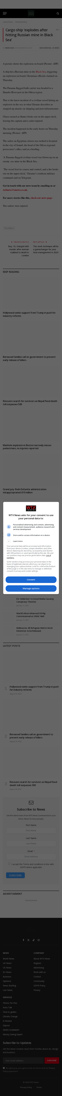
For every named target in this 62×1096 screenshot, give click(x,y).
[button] (31, 541)
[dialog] (31, 548)
